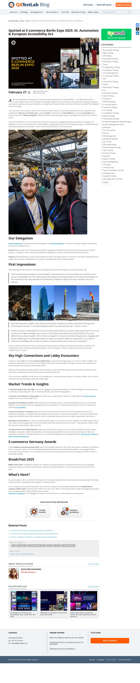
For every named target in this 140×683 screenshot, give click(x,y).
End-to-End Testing (110, 81)
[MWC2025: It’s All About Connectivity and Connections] (53, 591)
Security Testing (109, 153)
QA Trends (65, 12)
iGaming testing (109, 101)
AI (13, 546)
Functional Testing (110, 93)
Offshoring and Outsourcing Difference (62, 649)
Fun (104, 90)
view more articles (93, 564)
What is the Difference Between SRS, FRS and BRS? (67, 638)
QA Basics (107, 127)
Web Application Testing (112, 179)
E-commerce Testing (111, 76)
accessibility (21, 407)
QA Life (22, 21)
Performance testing (111, 119)
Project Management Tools (113, 124)
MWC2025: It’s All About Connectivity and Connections (53, 614)
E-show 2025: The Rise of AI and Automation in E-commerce (32, 530)
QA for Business (109, 130)
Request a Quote (123, 5)
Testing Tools (108, 167)
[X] (137, 29)
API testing (107, 56)
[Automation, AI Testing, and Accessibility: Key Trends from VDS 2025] (24, 591)
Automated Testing (78, 12)
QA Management (109, 136)
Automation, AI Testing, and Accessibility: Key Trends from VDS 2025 (23, 614)
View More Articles (28, 572)
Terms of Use (111, 660)
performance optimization (19, 436)
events (57, 546)
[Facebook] (137, 25)
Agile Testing (108, 53)
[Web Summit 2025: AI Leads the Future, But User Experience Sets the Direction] (83, 591)
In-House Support (110, 104)
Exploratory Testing (110, 87)
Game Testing (108, 96)
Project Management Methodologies (117, 121)
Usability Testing (109, 176)
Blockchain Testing (110, 61)
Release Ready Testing (111, 147)
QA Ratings (24, 12)
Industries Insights (110, 107)
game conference (68, 546)
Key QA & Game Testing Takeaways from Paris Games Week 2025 (34, 534)
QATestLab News (28, 554)
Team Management (110, 162)
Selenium (106, 156)
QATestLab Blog (13, 21)
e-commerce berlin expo (36, 546)
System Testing (109, 159)
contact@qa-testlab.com (19, 643)
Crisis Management (110, 73)
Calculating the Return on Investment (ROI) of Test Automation (66, 643)
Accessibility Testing (111, 50)
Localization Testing (111, 113)
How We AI (14, 12)
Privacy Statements (125, 660)
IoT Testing (107, 110)
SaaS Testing (108, 150)
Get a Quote (110, 640)
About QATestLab (104, 5)
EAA (49, 546)
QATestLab (88, 5)
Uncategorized (108, 173)
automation (21, 546)
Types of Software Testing (113, 170)
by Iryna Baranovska (41, 91)
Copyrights (100, 660)
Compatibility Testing (111, 67)
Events (28, 21)
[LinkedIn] (137, 33)
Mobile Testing (93, 12)
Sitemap (92, 660)
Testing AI (107, 164)
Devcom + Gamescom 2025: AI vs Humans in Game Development (34, 537)
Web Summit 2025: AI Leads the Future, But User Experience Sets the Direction (83, 614)
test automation (89, 396)
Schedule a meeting (16, 493)
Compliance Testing (110, 70)
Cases (105, 64)
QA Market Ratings (110, 139)
